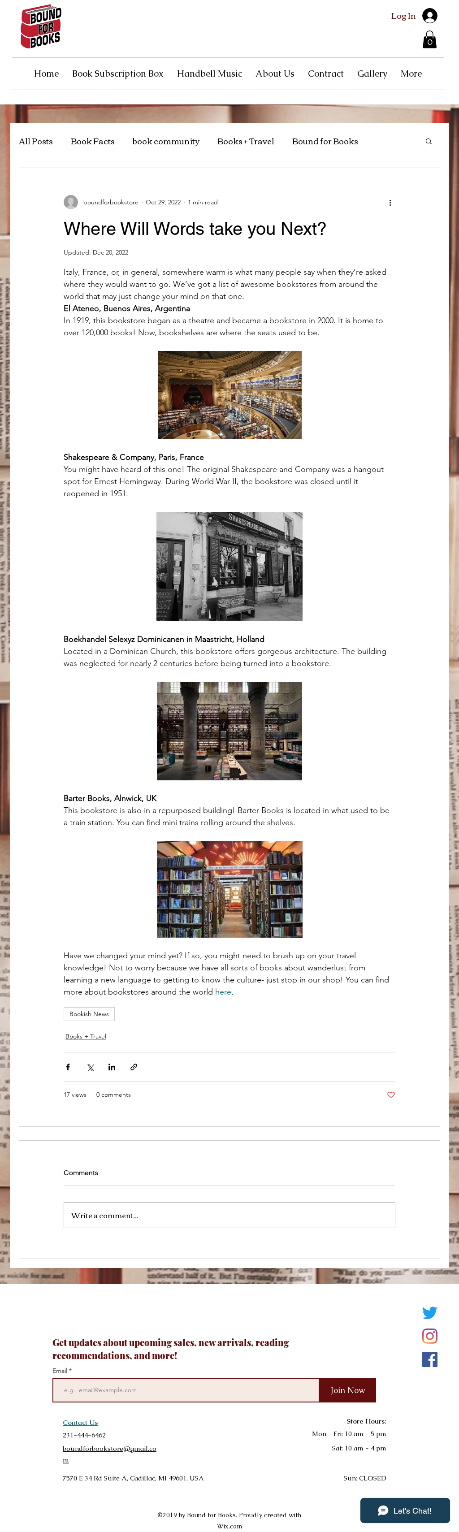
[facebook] (429, 1359)
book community (166, 141)
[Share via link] (134, 1067)
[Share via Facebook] (68, 1067)
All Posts (36, 141)
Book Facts (93, 141)
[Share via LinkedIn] (112, 1067)
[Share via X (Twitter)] (90, 1067)
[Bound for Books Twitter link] (429, 1312)
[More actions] (390, 202)
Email (60, 1371)
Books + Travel (245, 141)
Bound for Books (325, 141)
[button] (429, 39)
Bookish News (89, 1014)
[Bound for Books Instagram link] (429, 1336)
